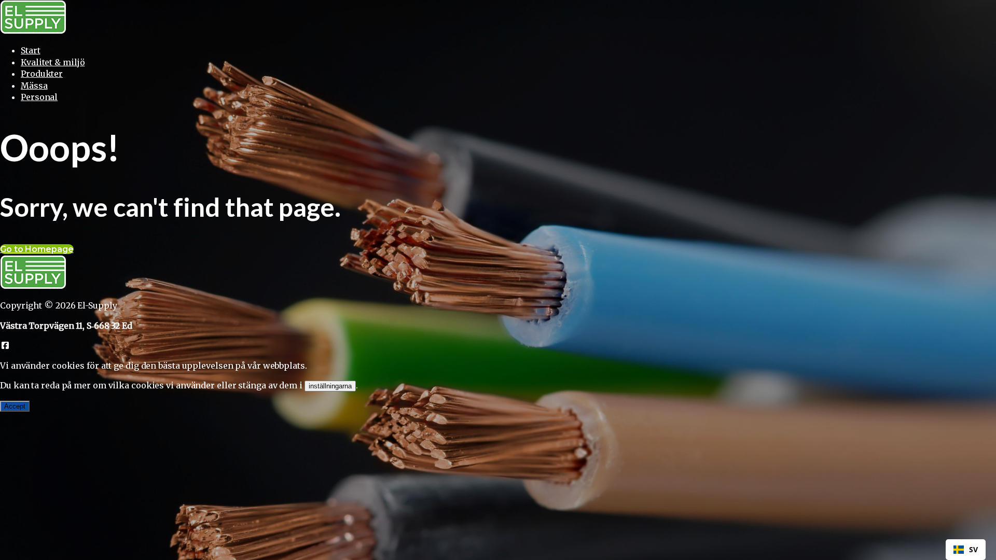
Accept (14, 406)
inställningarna (330, 386)
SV (973, 549)
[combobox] (966, 549)
